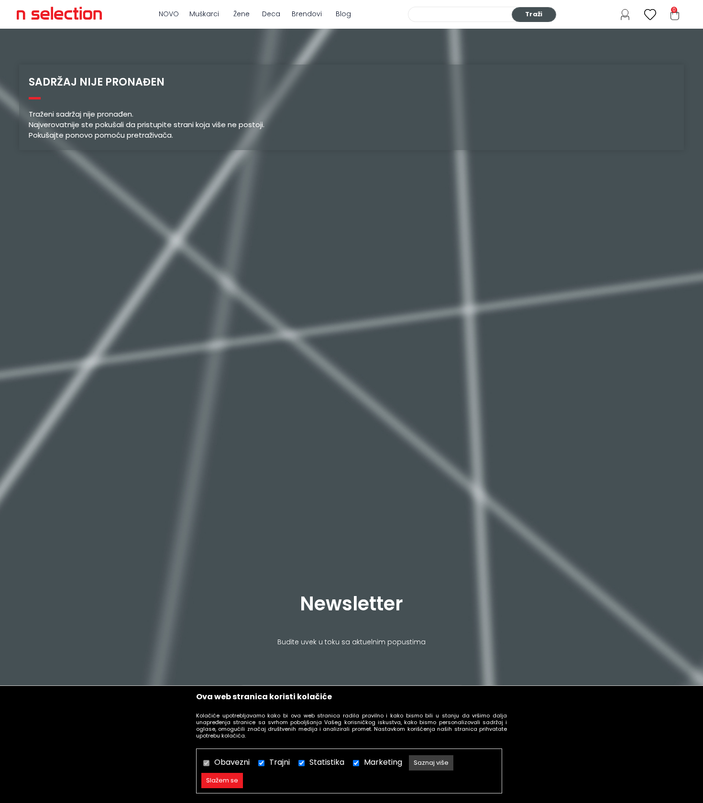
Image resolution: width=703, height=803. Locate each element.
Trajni (279, 762)
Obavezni (232, 762)
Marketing (383, 762)
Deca (271, 14)
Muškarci (204, 14)
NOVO (169, 14)
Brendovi (307, 14)
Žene (241, 14)
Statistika (326, 762)
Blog (343, 14)
